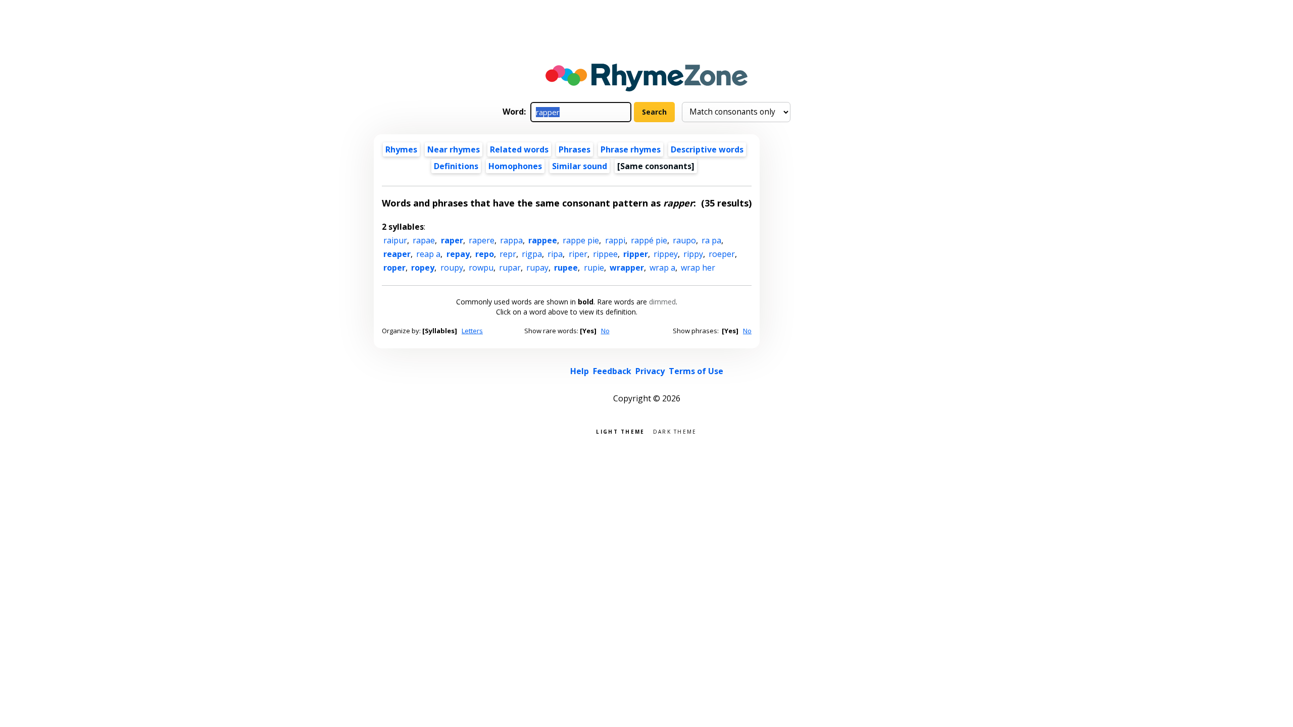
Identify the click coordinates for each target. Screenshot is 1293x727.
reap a (428, 253)
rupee (566, 267)
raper (452, 240)
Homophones (515, 166)
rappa (511, 240)
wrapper (627, 267)
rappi (615, 240)
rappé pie (649, 240)
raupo (684, 240)
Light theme (620, 431)
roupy (451, 267)
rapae (424, 240)
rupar (510, 267)
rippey (666, 253)
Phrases (574, 149)
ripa (555, 253)
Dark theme (675, 431)
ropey (422, 267)
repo (484, 253)
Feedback (612, 371)
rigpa (532, 253)
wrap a (662, 267)
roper (394, 267)
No (605, 330)
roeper (722, 253)
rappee (542, 240)
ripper (635, 253)
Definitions (456, 166)
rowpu (481, 267)
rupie (594, 267)
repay (458, 253)
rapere (481, 240)
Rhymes (401, 149)
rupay (537, 267)
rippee (605, 253)
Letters (472, 330)
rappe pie (581, 240)
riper (578, 253)
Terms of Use (696, 371)
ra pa (711, 240)
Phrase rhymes (631, 149)
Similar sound (579, 166)
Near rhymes (453, 149)
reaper (397, 253)
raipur (395, 240)
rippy (693, 253)
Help (579, 371)
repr (508, 253)
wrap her (698, 267)
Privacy (650, 371)
